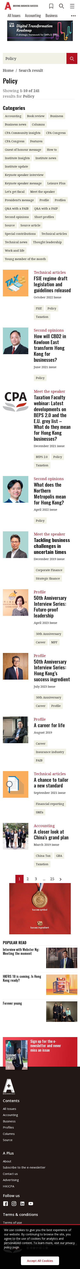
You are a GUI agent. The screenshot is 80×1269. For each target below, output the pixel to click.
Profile (56, 706)
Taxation (42, 317)
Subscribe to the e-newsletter (24, 1167)
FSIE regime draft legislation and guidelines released (52, 284)
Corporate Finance (49, 570)
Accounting (33, 15)
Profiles (8, 1127)
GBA (59, 856)
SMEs (39, 812)
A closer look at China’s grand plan (51, 834)
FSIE (39, 308)
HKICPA (8, 1186)
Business (51, 15)
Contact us (10, 1174)
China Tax (43, 856)
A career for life (49, 725)
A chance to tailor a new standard (51, 782)
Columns (9, 1134)
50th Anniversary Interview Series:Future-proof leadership (50, 606)
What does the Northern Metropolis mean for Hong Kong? (50, 493)
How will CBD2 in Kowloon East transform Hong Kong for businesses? (50, 347)
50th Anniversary (48, 634)
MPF (54, 642)
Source (8, 1140)
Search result (31, 70)
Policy (52, 308)
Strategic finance (48, 578)
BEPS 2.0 (42, 457)
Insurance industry (50, 752)
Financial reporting (50, 804)
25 (52, 878)
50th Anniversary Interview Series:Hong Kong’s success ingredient (52, 670)
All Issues (14, 15)
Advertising (11, 1180)
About (7, 1161)
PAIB (39, 760)
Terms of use (12, 1222)
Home (8, 70)
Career (41, 642)
